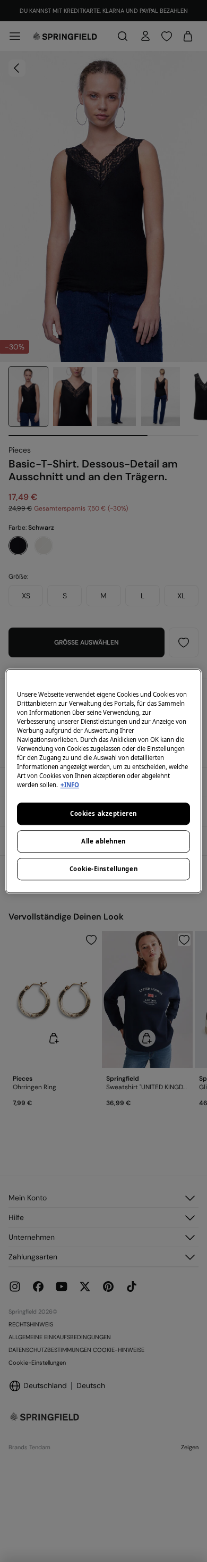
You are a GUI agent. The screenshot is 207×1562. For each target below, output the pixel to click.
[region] (103, 781)
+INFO (70, 785)
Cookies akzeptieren (103, 813)
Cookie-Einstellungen (103, 869)
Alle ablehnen (103, 841)
